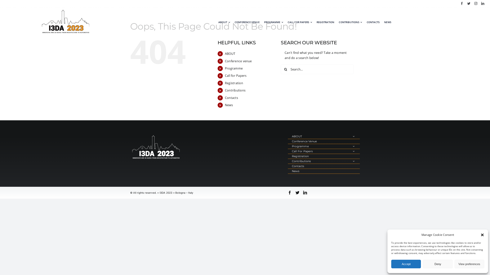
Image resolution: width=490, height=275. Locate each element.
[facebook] (461, 3)
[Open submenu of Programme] (353, 146)
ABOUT (230, 54)
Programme (234, 68)
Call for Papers (236, 76)
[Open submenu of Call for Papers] (353, 151)
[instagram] (475, 3)
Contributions (235, 90)
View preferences (469, 264)
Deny (437, 264)
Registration (234, 83)
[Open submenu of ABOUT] (353, 136)
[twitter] (468, 3)
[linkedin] (482, 3)
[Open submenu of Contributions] (353, 161)
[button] (482, 235)
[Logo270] (65, 10)
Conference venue (238, 61)
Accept (406, 264)
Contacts (231, 98)
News (229, 105)
